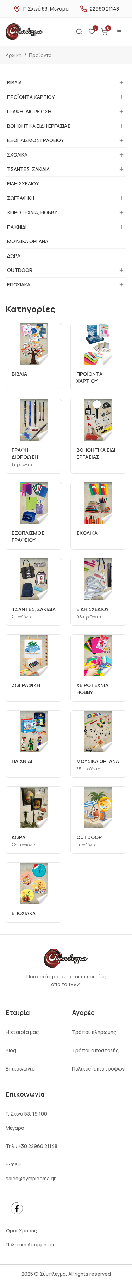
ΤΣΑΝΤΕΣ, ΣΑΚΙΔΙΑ (28, 169)
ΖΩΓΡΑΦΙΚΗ (20, 198)
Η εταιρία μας (22, 1032)
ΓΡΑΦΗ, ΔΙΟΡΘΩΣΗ (29, 111)
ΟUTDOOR (19, 270)
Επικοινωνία (20, 1068)
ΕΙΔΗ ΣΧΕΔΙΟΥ (23, 183)
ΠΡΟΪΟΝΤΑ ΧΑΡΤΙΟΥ (31, 97)
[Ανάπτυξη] (121, 83)
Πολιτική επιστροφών (98, 1068)
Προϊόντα (40, 55)
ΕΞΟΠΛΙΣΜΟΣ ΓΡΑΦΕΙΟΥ (35, 140)
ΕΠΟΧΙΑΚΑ (18, 284)
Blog (11, 1050)
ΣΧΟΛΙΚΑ (17, 154)
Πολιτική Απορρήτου (31, 1244)
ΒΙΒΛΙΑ (14, 82)
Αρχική (13, 55)
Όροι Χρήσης (21, 1230)
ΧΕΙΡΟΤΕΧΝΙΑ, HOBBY (32, 212)
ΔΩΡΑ (13, 255)
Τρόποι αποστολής (95, 1050)
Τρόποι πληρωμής (94, 1032)
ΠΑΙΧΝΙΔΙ (16, 226)
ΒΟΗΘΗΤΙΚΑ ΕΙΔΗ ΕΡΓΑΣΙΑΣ (38, 125)
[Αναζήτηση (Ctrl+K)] (79, 32)
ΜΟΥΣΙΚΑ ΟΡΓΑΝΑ (27, 241)
